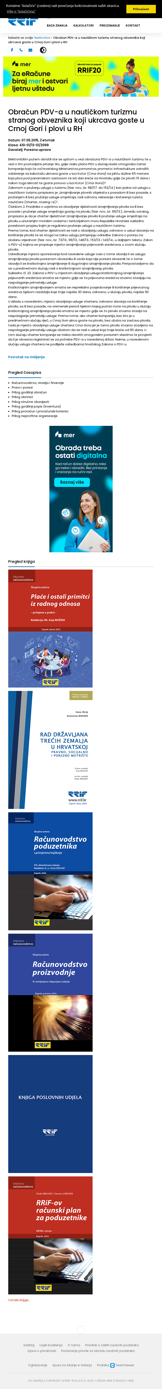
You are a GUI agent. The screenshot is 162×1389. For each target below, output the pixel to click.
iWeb (130, 1380)
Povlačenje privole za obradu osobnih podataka (98, 1351)
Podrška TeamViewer (115, 1365)
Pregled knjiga (21, 561)
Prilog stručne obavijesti (30, 402)
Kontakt (133, 25)
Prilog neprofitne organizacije (35, 416)
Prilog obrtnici (22, 397)
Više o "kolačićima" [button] (21, 11)
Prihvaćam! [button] (141, 9)
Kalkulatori (83, 25)
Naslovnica (42, 38)
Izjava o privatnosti (42, 1351)
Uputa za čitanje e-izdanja (72, 1365)
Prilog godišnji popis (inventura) (36, 406)
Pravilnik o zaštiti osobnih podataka (112, 1345)
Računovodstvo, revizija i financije (38, 383)
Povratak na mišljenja (26, 357)
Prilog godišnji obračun (29, 392)
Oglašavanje (37, 1365)
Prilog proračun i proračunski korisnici (40, 411)
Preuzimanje (110, 25)
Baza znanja (57, 25)
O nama (74, 1345)
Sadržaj (28, 1345)
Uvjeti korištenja (50, 1345)
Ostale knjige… (19, 1300)
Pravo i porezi (22, 387)
